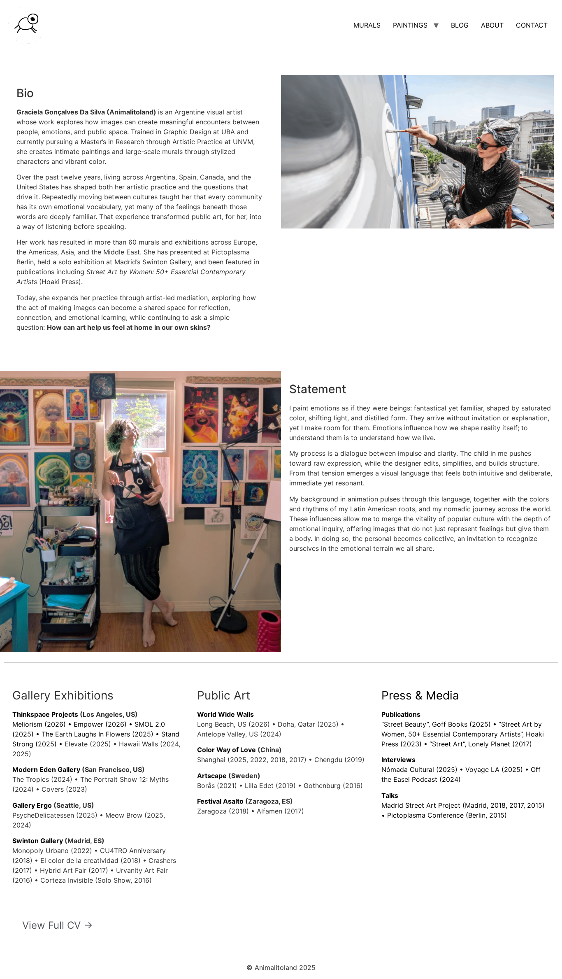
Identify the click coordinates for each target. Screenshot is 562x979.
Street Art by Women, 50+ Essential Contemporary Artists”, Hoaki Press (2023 (462, 734)
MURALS (367, 25)
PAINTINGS (410, 25)
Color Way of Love (226, 750)
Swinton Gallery (37, 841)
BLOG (460, 25)
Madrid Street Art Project (420, 805)
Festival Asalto (220, 801)
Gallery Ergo (32, 805)
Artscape (212, 776)
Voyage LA (482, 769)
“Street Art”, (449, 744)
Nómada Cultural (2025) (419, 769)
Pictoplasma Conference (425, 815)
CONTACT (532, 25)
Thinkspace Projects (45, 714)
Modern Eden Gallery (46, 769)
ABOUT (492, 25)
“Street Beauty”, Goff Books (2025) (436, 724)
